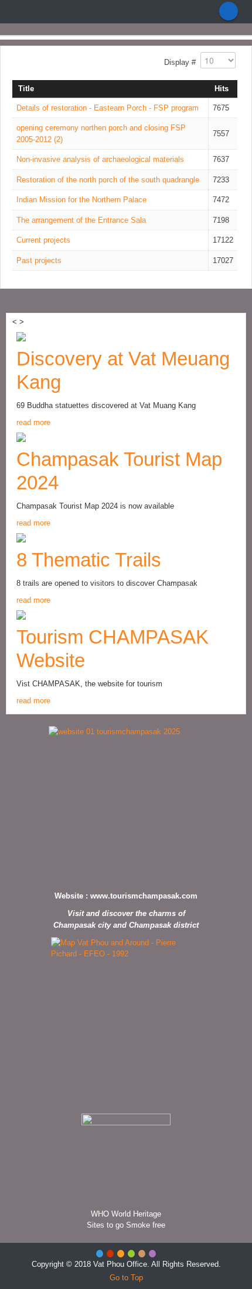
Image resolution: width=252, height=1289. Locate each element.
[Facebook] (228, 11)
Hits (221, 88)
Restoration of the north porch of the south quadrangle (107, 179)
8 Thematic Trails (88, 560)
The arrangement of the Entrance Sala (81, 220)
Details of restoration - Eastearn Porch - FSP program (107, 107)
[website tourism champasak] (126, 805)
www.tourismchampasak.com (143, 895)
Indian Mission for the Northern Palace (81, 199)
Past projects (39, 260)
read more (33, 422)
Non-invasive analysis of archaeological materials (100, 159)
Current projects (43, 240)
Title (26, 88)
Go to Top (126, 1277)
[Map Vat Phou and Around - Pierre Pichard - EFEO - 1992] (126, 1022)
